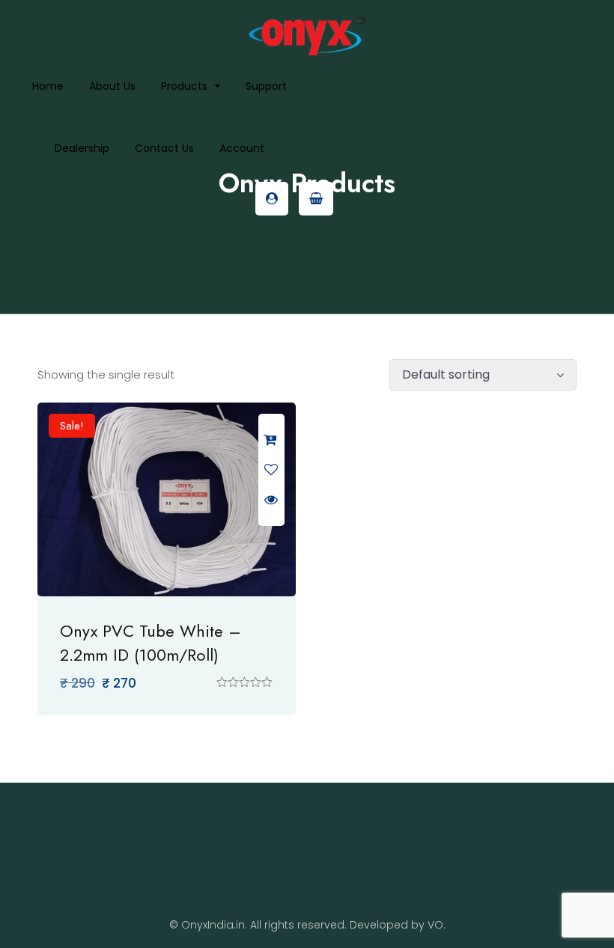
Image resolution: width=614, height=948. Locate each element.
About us (112, 86)
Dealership (82, 148)
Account (241, 148)
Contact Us (164, 148)
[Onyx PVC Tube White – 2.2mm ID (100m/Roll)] (166, 499)
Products (184, 86)
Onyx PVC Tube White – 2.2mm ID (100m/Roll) (150, 643)
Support (266, 86)
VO (435, 924)
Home (48, 86)
